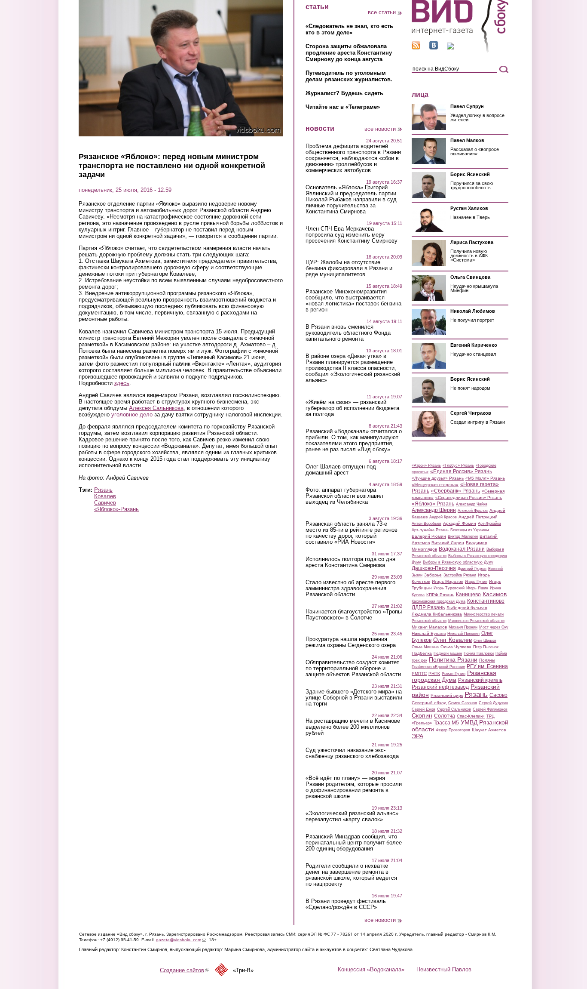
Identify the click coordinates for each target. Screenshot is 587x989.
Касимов (495, 594)
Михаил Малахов (429, 627)
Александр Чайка (471, 504)
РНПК (434, 673)
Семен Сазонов (462, 703)
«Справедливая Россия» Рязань (468, 497)
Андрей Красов (443, 517)
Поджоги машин (448, 653)
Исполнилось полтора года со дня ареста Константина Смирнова (350, 562)
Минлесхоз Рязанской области (476, 621)
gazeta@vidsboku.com (181, 939)
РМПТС (419, 673)
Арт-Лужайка (489, 523)
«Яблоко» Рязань (433, 504)
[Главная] (460, 51)
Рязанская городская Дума (454, 676)
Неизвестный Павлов (443, 969)
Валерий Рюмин (429, 536)
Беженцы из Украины (469, 530)
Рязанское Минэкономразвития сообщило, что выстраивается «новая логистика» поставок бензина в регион (353, 301)
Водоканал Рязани (462, 549)
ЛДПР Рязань (428, 607)
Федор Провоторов (453, 730)
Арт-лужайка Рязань (430, 530)
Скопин (422, 715)
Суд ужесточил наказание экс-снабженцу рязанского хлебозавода (352, 753)
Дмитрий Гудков (472, 569)
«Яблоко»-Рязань (116, 509)
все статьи (382, 12)
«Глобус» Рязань (458, 465)
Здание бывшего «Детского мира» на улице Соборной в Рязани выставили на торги (354, 698)
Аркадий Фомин (459, 523)
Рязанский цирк (447, 695)
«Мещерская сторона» (435, 484)
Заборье (433, 575)
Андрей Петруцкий (478, 517)
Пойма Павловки (479, 653)
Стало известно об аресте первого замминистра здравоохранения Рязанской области (350, 588)
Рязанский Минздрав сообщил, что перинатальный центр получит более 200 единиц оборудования (354, 843)
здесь (121, 383)
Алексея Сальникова (156, 408)
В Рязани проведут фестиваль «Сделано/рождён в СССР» (346, 904)
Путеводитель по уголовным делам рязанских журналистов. (349, 76)
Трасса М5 (446, 723)
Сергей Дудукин (493, 703)
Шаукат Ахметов (489, 729)
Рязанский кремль (480, 680)
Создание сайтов (184, 970)
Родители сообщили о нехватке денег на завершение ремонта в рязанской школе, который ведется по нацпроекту (351, 875)
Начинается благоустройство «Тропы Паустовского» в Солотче (354, 615)
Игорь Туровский (449, 588)
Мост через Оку (493, 627)
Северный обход (429, 702)
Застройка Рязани (459, 575)
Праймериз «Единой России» (438, 667)
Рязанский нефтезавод (440, 687)
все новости (380, 129)
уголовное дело (132, 414)
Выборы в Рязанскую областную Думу (458, 562)
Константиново (485, 601)
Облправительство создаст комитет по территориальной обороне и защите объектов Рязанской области (353, 668)
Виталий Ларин (447, 542)
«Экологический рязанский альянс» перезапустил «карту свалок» (352, 816)
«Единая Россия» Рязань (461, 471)
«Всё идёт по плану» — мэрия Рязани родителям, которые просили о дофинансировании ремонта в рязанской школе (354, 787)
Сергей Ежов (423, 709)
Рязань (103, 490)
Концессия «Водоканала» (371, 969)
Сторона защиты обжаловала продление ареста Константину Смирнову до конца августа (349, 52)
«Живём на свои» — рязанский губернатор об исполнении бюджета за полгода (352, 408)
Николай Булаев (429, 633)
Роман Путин (453, 674)
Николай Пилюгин (463, 634)
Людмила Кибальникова (437, 614)
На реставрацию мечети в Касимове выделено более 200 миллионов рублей (353, 727)
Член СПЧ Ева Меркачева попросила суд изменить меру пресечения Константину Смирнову (351, 235)
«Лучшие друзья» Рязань (438, 478)
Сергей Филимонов (490, 709)
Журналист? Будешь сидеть (344, 93)
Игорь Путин (476, 581)
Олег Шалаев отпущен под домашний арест (341, 470)
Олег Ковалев (452, 639)
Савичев (105, 502)
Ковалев (105, 496)
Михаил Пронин (463, 627)
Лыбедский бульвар (466, 607)
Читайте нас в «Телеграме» (343, 107)
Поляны (487, 660)
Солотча (444, 716)
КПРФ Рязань (440, 594)
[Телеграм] (450, 47)
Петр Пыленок (485, 647)
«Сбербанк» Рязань (455, 491)
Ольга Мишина (425, 647)
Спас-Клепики (471, 716)
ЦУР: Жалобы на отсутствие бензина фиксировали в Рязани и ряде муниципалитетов (349, 268)
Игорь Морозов (447, 581)
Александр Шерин (434, 510)
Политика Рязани (453, 659)
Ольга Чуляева (455, 646)
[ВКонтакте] (433, 47)
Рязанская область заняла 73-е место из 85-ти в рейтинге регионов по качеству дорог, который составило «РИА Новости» (351, 533)
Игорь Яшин (477, 588)
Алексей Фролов (473, 510)
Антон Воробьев (426, 523)
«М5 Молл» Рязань (485, 478)
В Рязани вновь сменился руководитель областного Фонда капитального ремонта (348, 333)
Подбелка (422, 653)
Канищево (468, 595)
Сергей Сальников (454, 709)
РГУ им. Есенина (487, 666)
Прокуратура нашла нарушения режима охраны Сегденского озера (351, 642)
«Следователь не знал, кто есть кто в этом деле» (349, 29)
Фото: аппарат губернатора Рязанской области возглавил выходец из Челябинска (344, 496)
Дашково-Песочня (434, 568)
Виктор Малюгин (463, 536)
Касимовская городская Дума (438, 601)
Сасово (498, 695)
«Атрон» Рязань (426, 465)
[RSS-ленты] (416, 47)
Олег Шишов (485, 640)
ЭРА (417, 736)
